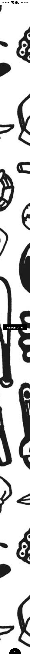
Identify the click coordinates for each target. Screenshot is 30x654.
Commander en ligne (15, 327)
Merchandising (24, 2)
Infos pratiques (5, 2)
